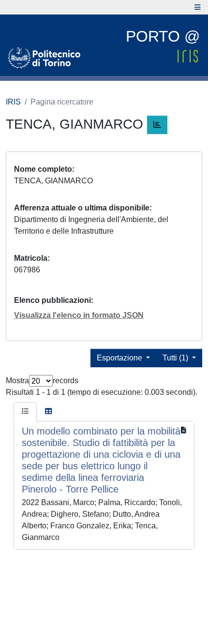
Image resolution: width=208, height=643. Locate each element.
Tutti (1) (176, 358)
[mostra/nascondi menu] (197, 7)
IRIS (13, 102)
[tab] (25, 411)
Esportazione (120, 358)
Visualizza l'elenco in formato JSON (79, 315)
